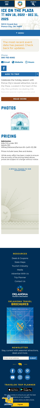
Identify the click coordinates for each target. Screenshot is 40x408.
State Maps (20, 262)
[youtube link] (12, 377)
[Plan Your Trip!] (8, 400)
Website (19, 62)
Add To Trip (12, 74)
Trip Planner (20, 277)
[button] (6, 3)
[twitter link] (20, 371)
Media (20, 270)
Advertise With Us (20, 273)
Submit (33, 358)
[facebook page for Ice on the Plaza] (4, 68)
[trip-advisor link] (27, 377)
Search (33, 2)
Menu (7, 2)
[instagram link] (20, 377)
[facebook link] (12, 371)
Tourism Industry (20, 266)
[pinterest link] (27, 371)
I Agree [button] (20, 404)
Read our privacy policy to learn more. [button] (20, 400)
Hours (31, 62)
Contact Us (20, 281)
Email (7, 62)
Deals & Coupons (20, 258)
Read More (20, 99)
